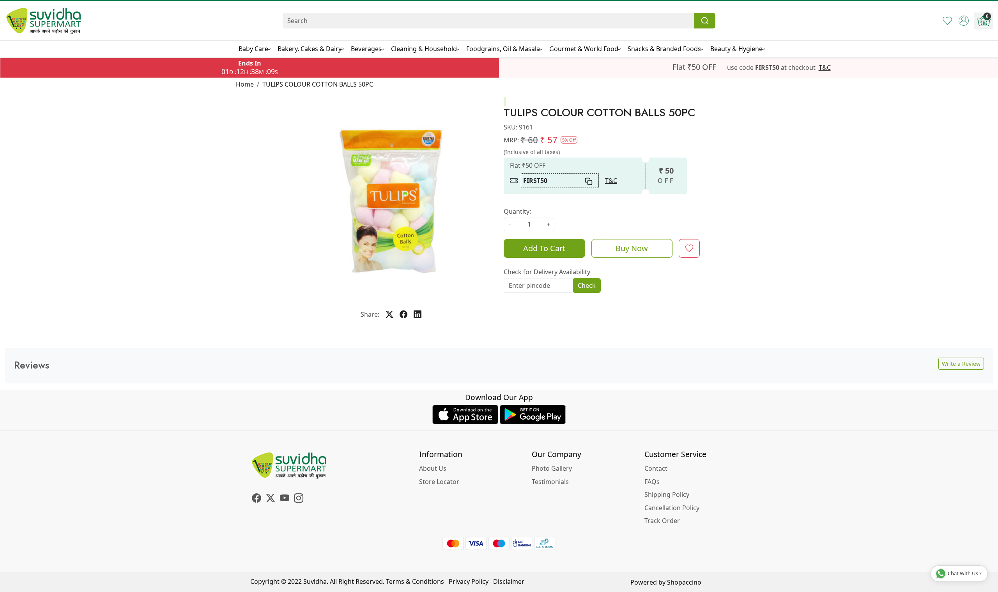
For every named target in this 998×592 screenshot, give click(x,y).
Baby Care (253, 48)
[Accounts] (964, 21)
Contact (655, 468)
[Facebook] (256, 499)
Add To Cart (544, 248)
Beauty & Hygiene (736, 48)
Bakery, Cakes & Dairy (310, 48)
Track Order (662, 520)
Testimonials (550, 481)
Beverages (366, 48)
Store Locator (439, 481)
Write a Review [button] (961, 363)
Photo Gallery (552, 468)
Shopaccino (684, 582)
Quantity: (517, 211)
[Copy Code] (589, 181)
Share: (370, 314)
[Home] (44, 20)
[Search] (704, 20)
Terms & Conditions (415, 581)
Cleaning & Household (424, 48)
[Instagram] (298, 499)
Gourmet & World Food (583, 48)
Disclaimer (508, 581)
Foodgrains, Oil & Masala (503, 48)
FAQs (652, 481)
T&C (825, 67)
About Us (432, 468)
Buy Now (632, 248)
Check (587, 285)
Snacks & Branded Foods (664, 48)
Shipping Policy (666, 494)
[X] (270, 499)
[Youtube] (284, 499)
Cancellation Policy (671, 507)
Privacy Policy (468, 581)
